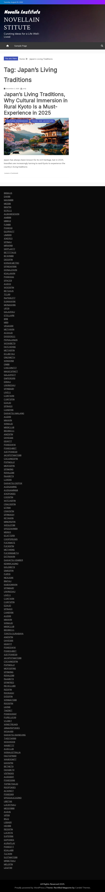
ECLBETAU (9, 354)
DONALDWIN (10, 270)
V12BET (8, 721)
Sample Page (20, 45)
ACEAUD (8, 332)
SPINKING (8, 469)
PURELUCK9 (10, 717)
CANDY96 (8, 410)
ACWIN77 (9, 791)
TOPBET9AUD (11, 784)
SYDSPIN (8, 696)
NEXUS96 (8, 577)
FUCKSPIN (9, 546)
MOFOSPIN (9, 465)
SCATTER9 (9, 535)
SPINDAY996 (10, 266)
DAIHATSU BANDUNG (15, 735)
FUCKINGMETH (11, 553)
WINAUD (8, 423)
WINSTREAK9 (11, 724)
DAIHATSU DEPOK (13, 483)
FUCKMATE (9, 542)
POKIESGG (9, 277)
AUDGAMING (10, 486)
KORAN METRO (11, 263)
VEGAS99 (8, 326)
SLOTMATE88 (10, 857)
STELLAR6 (9, 315)
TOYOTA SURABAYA (13, 633)
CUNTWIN (9, 396)
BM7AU (7, 581)
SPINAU (8, 242)
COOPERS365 (11, 539)
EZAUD (7, 402)
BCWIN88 (9, 256)
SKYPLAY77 (9, 249)
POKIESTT (9, 846)
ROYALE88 (9, 472)
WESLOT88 (9, 525)
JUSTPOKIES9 (10, 451)
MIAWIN (8, 420)
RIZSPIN (8, 689)
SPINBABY (9, 388)
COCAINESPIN (11, 458)
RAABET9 (9, 476)
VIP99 (7, 815)
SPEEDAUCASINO (13, 797)
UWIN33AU (9, 385)
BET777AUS (10, 252)
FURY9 (7, 574)
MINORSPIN (9, 521)
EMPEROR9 (9, 378)
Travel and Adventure (43, 121)
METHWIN (9, 329)
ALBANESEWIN (11, 214)
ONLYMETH (9, 357)
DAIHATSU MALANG (14, 413)
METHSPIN (9, 350)
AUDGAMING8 (11, 490)
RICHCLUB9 (9, 686)
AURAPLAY (9, 843)
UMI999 (8, 235)
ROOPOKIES (10, 787)
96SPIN (7, 207)
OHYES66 (8, 437)
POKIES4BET (10, 448)
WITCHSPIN (10, 500)
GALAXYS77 (10, 375)
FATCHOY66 (10, 347)
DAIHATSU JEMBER (13, 560)
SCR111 (8, 210)
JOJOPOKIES (9, 493)
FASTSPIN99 (10, 756)
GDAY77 (8, 441)
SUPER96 (8, 836)
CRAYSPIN (9, 511)
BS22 (6, 819)
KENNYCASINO (11, 563)
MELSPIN (8, 864)
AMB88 (7, 217)
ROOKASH (9, 693)
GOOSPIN (8, 763)
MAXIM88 (8, 200)
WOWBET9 (9, 343)
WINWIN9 (9, 361)
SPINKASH (9, 514)
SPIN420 (8, 406)
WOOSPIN (9, 287)
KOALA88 (8, 850)
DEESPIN (8, 259)
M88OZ (7, 221)
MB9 (6, 322)
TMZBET (8, 710)
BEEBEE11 (9, 430)
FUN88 (7, 224)
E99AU (7, 381)
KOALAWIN (9, 273)
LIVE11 (7, 392)
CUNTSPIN (9, 399)
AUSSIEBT (9, 777)
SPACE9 (8, 280)
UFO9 (6, 308)
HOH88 (7, 825)
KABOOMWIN (10, 584)
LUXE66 (8, 479)
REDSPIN (8, 829)
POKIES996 (9, 780)
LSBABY (8, 822)
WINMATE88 (10, 700)
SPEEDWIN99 (11, 528)
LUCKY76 (8, 832)
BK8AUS (8, 193)
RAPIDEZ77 (9, 298)
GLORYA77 (9, 231)
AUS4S (7, 811)
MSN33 (7, 532)
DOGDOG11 (9, 336)
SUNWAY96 (9, 301)
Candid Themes (82, 887)
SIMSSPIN (8, 570)
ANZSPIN (8, 434)
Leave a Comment (11, 173)
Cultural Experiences (17, 121)
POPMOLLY (9, 462)
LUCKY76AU (10, 805)
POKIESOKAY (10, 714)
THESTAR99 (10, 738)
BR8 (6, 319)
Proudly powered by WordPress (30, 887)
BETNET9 (8, 766)
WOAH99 (8, 731)
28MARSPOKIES (12, 728)
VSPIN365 (9, 773)
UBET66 (8, 801)
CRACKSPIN (10, 504)
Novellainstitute (22, 24)
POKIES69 (9, 794)
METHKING (9, 549)
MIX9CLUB (9, 427)
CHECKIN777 (10, 367)
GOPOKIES (9, 840)
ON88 (6, 364)
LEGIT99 (8, 867)
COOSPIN (8, 497)
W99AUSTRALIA (12, 752)
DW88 (7, 196)
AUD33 (7, 284)
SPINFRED (9, 682)
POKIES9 (8, 228)
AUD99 (7, 416)
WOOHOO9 (9, 742)
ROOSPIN (8, 703)
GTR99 (7, 507)
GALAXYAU (9, 312)
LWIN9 (7, 707)
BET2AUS (9, 291)
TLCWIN (8, 853)
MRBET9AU (9, 860)
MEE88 (7, 203)
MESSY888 (9, 808)
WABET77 (9, 745)
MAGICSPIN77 (11, 371)
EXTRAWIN (9, 556)
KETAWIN (8, 518)
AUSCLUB (9, 749)
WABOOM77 (10, 759)
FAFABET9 (9, 770)
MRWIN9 (8, 245)
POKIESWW (10, 444)
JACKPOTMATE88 (12, 455)
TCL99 (7, 294)
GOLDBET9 (9, 567)
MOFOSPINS (10, 668)
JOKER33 (8, 238)
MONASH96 (10, 305)
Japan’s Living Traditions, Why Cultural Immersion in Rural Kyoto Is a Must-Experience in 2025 (36, 103)
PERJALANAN (10, 340)
